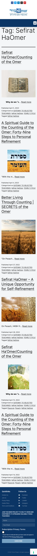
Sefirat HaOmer (17, 113)
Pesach (18, 408)
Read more (26, 102)
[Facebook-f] (12, 2)
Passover (11, 408)
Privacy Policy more (17, 537)
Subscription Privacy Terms (13, 529)
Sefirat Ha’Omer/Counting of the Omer (16, 57)
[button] (35, 23)
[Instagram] (21, 2)
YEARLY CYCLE (30, 113)
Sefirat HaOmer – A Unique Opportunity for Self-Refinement (17, 284)
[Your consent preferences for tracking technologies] (33, 552)
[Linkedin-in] (18, 2)
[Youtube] (25, 2)
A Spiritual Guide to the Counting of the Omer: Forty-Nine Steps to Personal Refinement (17, 132)
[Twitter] (15, 2)
